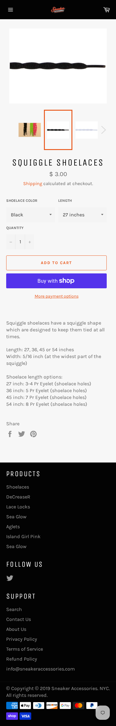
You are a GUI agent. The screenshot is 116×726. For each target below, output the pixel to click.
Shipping (32, 183)
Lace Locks (18, 507)
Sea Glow (16, 517)
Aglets (13, 526)
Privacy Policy (21, 639)
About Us (16, 629)
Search (14, 609)
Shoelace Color (21, 200)
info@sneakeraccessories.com (40, 669)
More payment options (57, 296)
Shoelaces (17, 487)
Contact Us (18, 619)
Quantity (15, 228)
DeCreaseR (18, 497)
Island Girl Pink (23, 536)
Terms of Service (24, 649)
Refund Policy (21, 659)
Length (65, 200)
